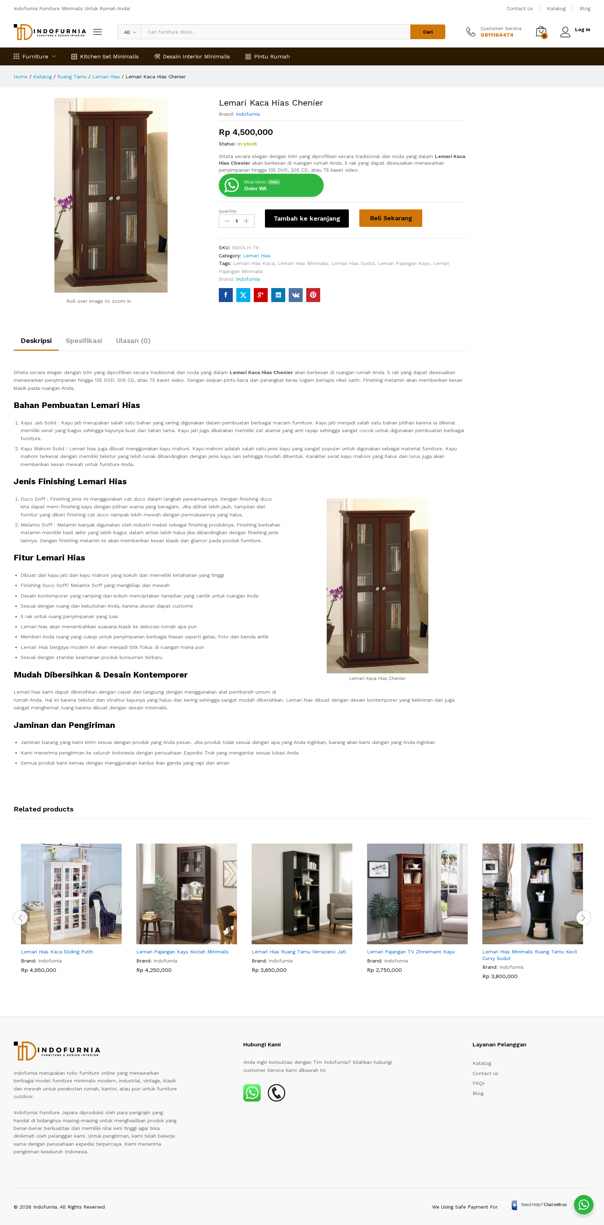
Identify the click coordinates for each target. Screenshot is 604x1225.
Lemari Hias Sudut (353, 263)
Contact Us (520, 8)
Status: (227, 143)
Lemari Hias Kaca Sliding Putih (57, 951)
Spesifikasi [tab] (84, 340)
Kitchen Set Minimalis (109, 56)
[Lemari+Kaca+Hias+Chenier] (243, 295)
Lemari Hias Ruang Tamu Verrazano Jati (299, 951)
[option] (71, 913)
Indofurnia (248, 114)
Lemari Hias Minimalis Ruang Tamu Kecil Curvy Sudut (529, 955)
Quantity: (228, 211)
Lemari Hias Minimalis (303, 263)
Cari (428, 32)
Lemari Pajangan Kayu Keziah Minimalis (182, 951)
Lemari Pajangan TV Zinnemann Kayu (411, 951)
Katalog (556, 8)
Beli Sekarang (391, 218)
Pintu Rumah (272, 56)
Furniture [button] (35, 56)
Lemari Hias (257, 255)
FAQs (479, 1083)
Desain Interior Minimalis (196, 56)
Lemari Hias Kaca (253, 263)
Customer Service (501, 28)
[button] (63, 940)
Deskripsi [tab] (36, 340)
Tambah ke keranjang (307, 218)
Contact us (485, 1073)
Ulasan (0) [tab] (133, 340)
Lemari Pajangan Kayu (404, 263)
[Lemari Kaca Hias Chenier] (226, 295)
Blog (585, 8)
